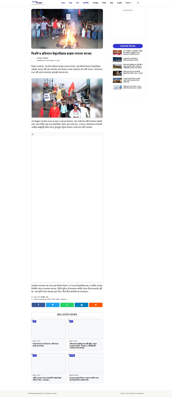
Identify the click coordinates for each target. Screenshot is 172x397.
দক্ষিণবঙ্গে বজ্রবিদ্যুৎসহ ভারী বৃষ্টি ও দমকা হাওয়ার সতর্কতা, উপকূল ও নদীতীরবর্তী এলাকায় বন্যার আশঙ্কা (83, 345)
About (122, 393)
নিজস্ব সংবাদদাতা (43, 58)
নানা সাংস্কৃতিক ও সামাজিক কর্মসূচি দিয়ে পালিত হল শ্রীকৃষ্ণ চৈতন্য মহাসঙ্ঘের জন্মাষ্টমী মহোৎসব (132, 52)
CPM (53, 299)
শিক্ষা (104, 3)
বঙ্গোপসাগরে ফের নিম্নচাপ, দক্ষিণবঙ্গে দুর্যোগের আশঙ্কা (45, 344)
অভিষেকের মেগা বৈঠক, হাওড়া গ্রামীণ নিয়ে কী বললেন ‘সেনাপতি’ (132, 87)
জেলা (63, 3)
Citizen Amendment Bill (42, 299)
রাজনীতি (86, 3)
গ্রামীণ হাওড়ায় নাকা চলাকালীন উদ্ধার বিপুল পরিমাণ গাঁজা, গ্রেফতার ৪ (47, 379)
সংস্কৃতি (119, 3)
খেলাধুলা (95, 3)
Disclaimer (140, 393)
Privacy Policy (130, 393)
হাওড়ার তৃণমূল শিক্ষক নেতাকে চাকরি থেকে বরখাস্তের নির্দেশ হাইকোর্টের (84, 379)
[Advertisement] (127, 23)
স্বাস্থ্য (111, 3)
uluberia (64, 299)
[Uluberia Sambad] (37, 3)
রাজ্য (70, 3)
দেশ (77, 3)
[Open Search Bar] (138, 3)
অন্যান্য (128, 3)
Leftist (57, 299)
